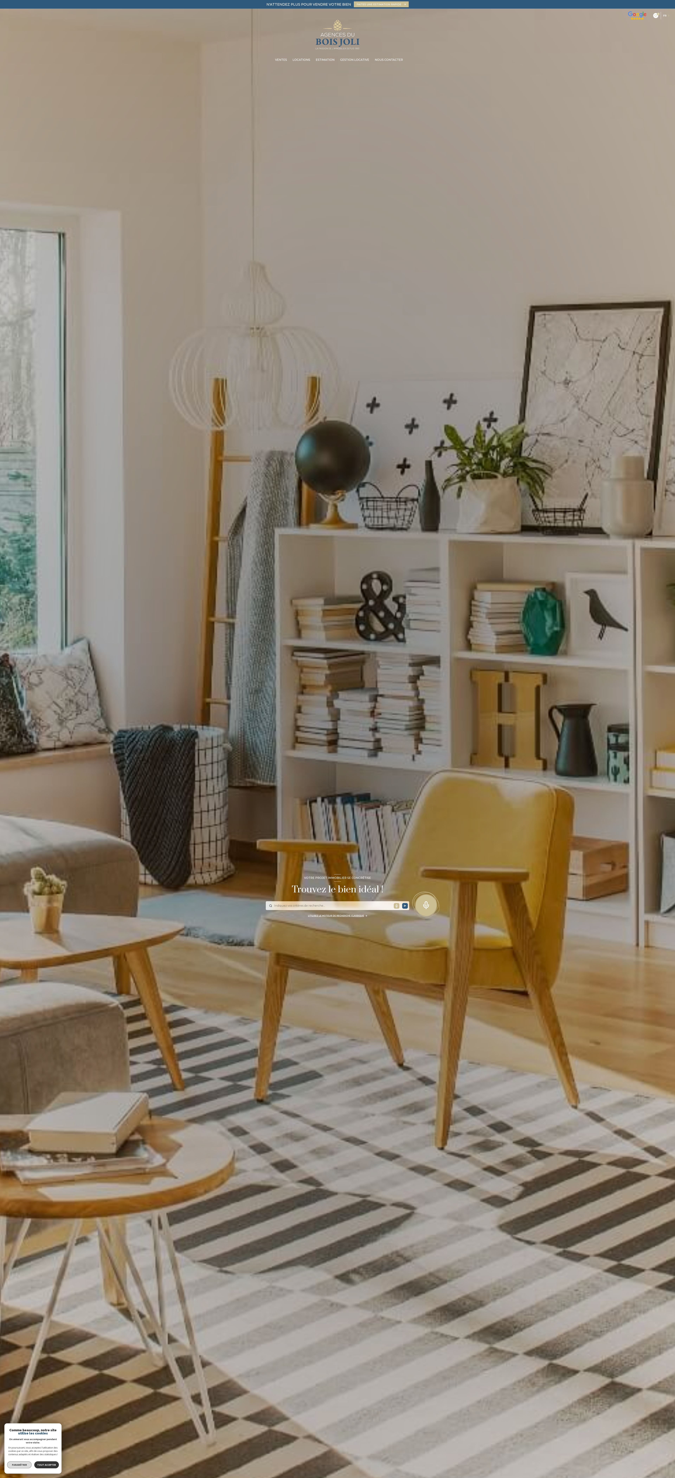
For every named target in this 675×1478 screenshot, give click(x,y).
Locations (301, 60)
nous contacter (389, 60)
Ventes (281, 60)
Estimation (325, 60)
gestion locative (354, 60)
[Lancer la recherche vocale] (426, 904)
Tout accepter (46, 1464)
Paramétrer (19, 1464)
